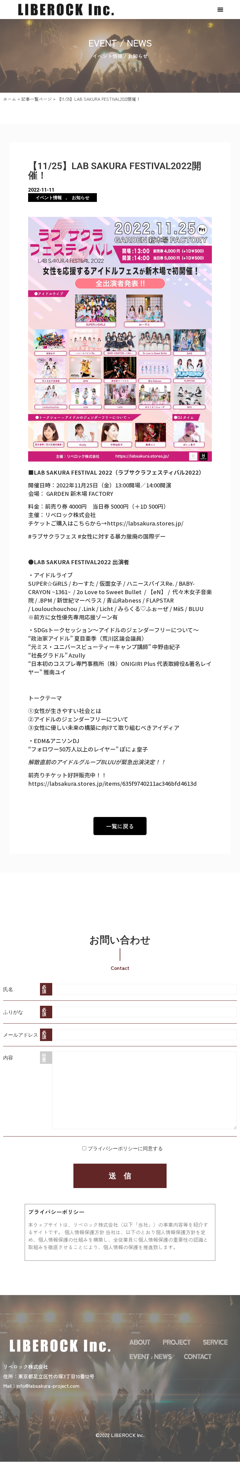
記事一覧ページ (36, 99)
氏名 (8, 989)
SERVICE (215, 1342)
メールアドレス (20, 1034)
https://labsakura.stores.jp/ (145, 523)
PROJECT (177, 1342)
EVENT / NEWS (150, 1357)
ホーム (9, 99)
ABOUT (139, 1342)
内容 (8, 1057)
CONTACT (198, 1357)
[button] (220, 9)
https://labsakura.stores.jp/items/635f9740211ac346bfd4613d (112, 783)
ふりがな (13, 1012)
